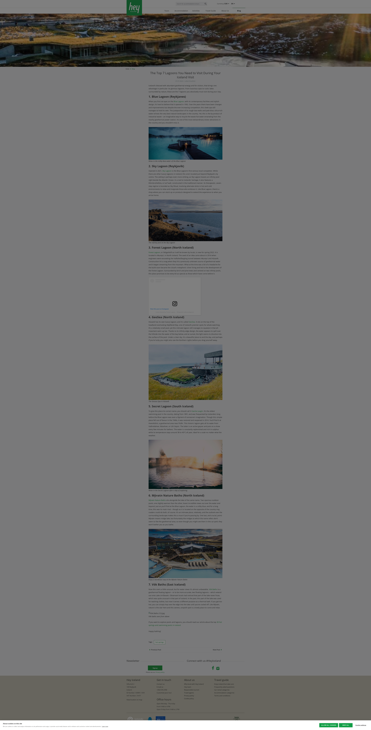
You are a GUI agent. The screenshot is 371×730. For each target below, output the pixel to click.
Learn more (105, 726)
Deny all (345, 725)
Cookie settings (360, 725)
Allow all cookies (328, 725)
